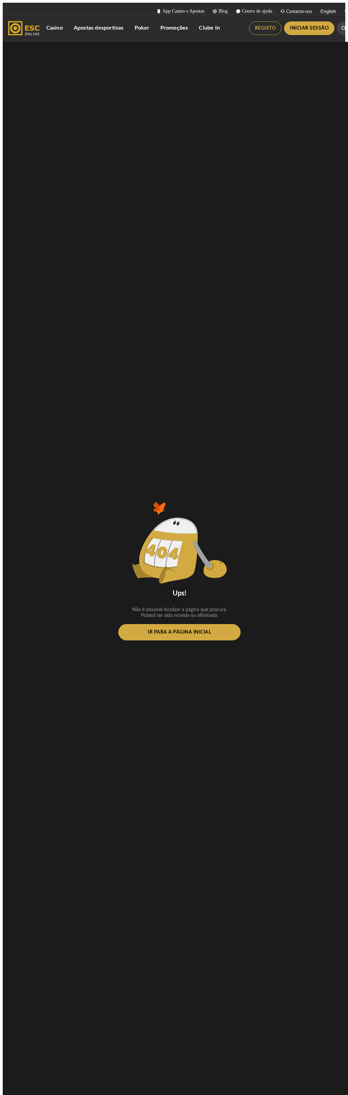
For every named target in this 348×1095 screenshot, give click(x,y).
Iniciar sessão (309, 28)
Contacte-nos (299, 11)
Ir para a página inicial (179, 632)
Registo (265, 28)
